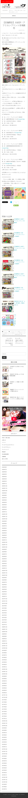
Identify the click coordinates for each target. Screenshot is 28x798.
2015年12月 (4, 749)
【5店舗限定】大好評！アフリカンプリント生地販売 (19, 234)
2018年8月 (4, 678)
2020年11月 (4, 629)
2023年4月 (4, 561)
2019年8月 (4, 652)
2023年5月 (4, 558)
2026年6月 (4, 472)
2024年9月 (4, 521)
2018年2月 (4, 692)
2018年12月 (4, 669)
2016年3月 (4, 742)
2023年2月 (4, 565)
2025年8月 (4, 495)
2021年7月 (4, 610)
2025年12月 (4, 486)
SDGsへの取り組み (6, 437)
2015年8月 (4, 758)
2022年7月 (4, 582)
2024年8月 (4, 523)
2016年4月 (4, 739)
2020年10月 (4, 631)
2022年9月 (4, 577)
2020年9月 (4, 634)
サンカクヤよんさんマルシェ (8, 444)
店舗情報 (4, 456)
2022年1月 (4, 596)
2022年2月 (4, 594)
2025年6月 (4, 500)
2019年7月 (4, 655)
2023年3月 (4, 563)
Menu (14, 15)
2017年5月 (4, 709)
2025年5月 (4, 502)
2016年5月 (4, 737)
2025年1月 (4, 511)
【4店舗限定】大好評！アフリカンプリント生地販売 (19, 289)
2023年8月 (4, 551)
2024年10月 (4, 518)
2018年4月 (4, 688)
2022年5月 (4, 587)
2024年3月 (4, 535)
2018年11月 (4, 671)
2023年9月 (4, 549)
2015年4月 (4, 768)
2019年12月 (4, 643)
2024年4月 (4, 533)
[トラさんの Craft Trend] (14, 5)
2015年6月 (4, 763)
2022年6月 (4, 584)
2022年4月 (4, 589)
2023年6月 (4, 556)
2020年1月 (4, 641)
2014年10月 (4, 782)
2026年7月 (4, 469)
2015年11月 (4, 751)
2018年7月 (4, 681)
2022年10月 (4, 575)
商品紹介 (4, 451)
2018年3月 (4, 690)
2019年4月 (4, 659)
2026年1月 (4, 483)
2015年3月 (4, 770)
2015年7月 (4, 761)
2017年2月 (4, 716)
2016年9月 (4, 728)
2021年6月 (4, 612)
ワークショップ (5, 449)
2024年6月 (4, 528)
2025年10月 (4, 490)
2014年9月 (4, 784)
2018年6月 (4, 683)
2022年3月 (4, 591)
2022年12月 (4, 570)
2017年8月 (4, 702)
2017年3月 (4, 714)
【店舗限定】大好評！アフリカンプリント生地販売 (19, 220)
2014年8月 (4, 786)
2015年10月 (4, 753)
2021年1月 (4, 624)
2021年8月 (4, 608)
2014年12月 (4, 777)
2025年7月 (4, 497)
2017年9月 (4, 699)
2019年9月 (4, 650)
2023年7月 (4, 554)
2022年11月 (4, 573)
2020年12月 (4, 627)
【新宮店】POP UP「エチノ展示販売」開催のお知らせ (19, 303)
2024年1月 (4, 540)
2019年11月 (4, 645)
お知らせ (4, 440)
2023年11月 (4, 544)
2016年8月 (4, 730)
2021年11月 (4, 601)
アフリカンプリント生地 (15, 331)
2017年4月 (4, 711)
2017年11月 (4, 695)
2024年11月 (4, 516)
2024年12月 (4, 514)
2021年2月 (4, 622)
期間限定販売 (17, 334)
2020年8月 (4, 636)
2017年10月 (4, 697)
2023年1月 (4, 568)
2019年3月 (4, 662)
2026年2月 (4, 481)
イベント (5, 331)
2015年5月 (4, 765)
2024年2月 (4, 537)
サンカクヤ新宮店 (11, 332)
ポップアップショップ (10, 334)
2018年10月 (4, 674)
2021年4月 (4, 617)
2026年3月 (4, 479)
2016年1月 (4, 746)
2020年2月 (4, 638)
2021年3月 (4, 620)
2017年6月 (4, 706)
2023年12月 (4, 542)
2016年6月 (4, 735)
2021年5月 (4, 615)
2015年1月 (4, 775)
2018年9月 (4, 676)
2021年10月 (4, 603)
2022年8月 (4, 580)
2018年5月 (4, 685)
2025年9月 (4, 493)
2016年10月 (4, 725)
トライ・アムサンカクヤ (7, 1)
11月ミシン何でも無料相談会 (15, 320)
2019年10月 (4, 648)
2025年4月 (4, 504)
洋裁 (21, 334)
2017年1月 (4, 718)
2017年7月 (4, 704)
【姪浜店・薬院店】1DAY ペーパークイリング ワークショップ (19, 342)
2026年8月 (4, 467)
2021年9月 (4, 605)
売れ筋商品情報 (5, 454)
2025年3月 (4, 507)
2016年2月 (4, 744)
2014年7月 (4, 789)
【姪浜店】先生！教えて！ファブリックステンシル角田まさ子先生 (9, 342)
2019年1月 (4, 667)
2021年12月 (4, 598)
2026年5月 (4, 474)
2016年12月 (4, 721)
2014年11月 (4, 779)
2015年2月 (4, 772)
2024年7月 (4, 526)
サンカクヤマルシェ (6, 447)
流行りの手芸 (5, 459)
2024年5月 (4, 530)
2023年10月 (4, 547)
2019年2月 (4, 664)
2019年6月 (4, 657)
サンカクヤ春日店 (18, 332)
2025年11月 (4, 488)
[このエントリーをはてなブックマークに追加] (11, 202)
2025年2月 (4, 509)
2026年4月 (4, 476)
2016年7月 (4, 732)
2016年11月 (4, 723)
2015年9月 (4, 756)
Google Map (21, 119)
